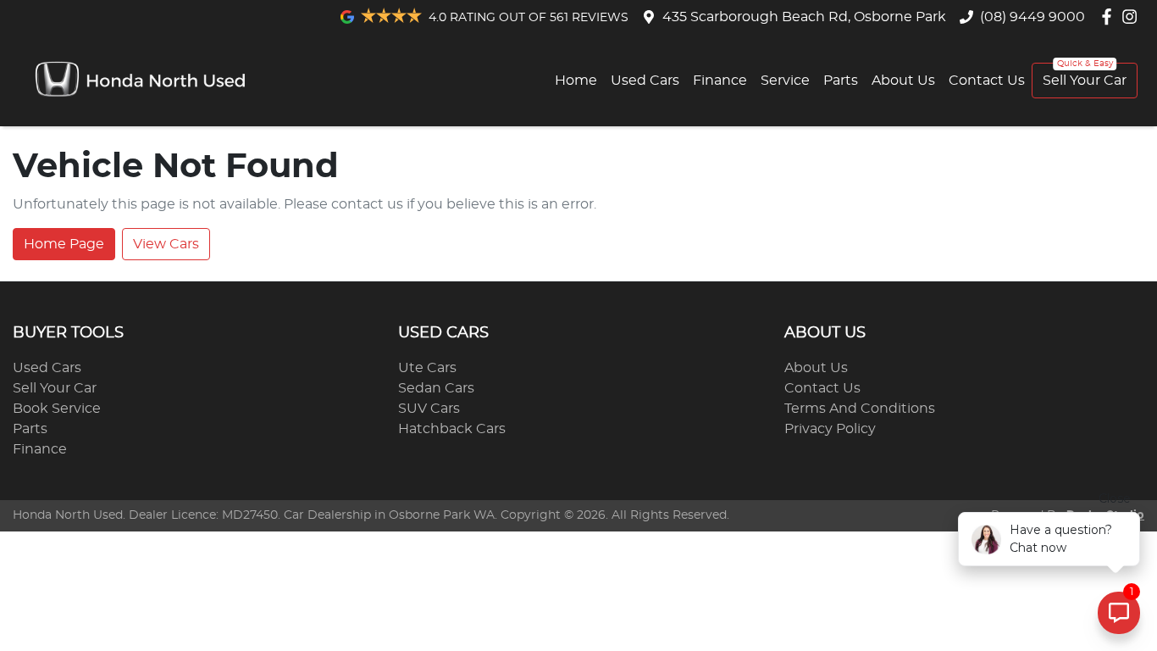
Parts (840, 80)
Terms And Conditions (859, 408)
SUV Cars (429, 408)
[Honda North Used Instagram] (1132, 16)
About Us (903, 80)
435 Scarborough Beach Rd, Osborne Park (804, 17)
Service (785, 80)
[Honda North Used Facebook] (1110, 16)
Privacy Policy (830, 429)
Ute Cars (427, 368)
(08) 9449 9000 (1032, 17)
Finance (720, 80)
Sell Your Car (1085, 80)
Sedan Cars (436, 388)
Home (576, 80)
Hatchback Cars (452, 429)
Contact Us (987, 80)
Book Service (57, 408)
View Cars (166, 244)
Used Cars (645, 80)
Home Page (64, 244)
